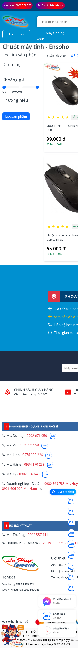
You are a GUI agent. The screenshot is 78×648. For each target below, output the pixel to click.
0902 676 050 (37, 435)
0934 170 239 (34, 464)
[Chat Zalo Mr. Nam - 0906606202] (71, 533)
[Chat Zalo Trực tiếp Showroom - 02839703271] (71, 522)
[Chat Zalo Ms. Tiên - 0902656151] (71, 576)
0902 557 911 (38, 534)
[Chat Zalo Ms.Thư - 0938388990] (71, 555)
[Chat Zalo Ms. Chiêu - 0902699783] (71, 587)
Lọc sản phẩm (16, 116)
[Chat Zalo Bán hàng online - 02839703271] (71, 500)
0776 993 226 (32, 454)
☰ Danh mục (15, 34)
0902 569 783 (23, 5)
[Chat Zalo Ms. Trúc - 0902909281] (71, 544)
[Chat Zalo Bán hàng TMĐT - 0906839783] (71, 511)
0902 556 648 (29, 474)
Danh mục (12, 64)
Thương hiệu (15, 100)
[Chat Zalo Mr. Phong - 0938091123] (71, 565)
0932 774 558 (29, 445)
